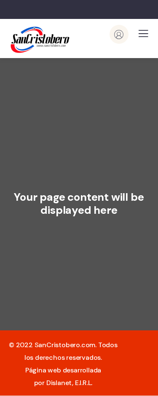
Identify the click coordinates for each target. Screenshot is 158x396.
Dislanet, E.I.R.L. (69, 382)
